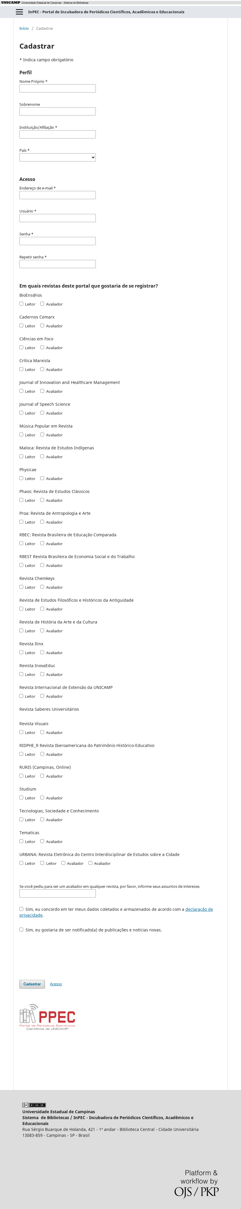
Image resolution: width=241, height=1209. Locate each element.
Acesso (56, 984)
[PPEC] (47, 1029)
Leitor (29, 304)
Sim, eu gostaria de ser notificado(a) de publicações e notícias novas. (93, 930)
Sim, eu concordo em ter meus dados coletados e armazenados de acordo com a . (116, 912)
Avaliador (53, 304)
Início (24, 28)
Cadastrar (32, 984)
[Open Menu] (19, 12)
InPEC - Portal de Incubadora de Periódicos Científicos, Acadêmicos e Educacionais (106, 11)
